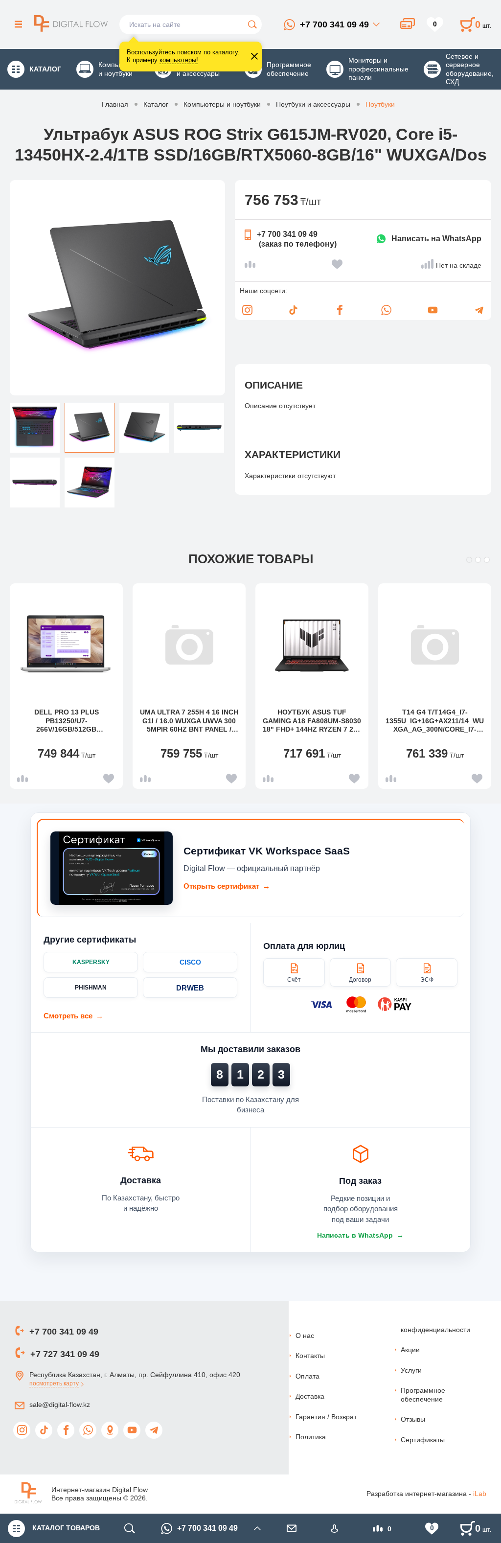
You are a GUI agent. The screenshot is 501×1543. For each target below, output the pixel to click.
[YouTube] (432, 310)
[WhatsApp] (386, 310)
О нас (305, 1335)
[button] (469, 559)
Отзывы (413, 1419)
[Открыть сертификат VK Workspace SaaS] (111, 868)
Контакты (310, 1355)
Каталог (155, 104)
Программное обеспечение (423, 1394)
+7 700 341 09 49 (334, 24)
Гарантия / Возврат (326, 1417)
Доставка (310, 1396)
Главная (115, 104)
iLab (479, 1493)
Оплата (307, 1376)
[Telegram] (479, 310)
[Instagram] (247, 310)
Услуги (411, 1370)
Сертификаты (423, 1440)
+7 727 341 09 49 (64, 1354)
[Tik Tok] (293, 310)
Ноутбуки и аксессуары (313, 104)
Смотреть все (73, 1016)
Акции (410, 1350)
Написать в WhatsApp (360, 1235)
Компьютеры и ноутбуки (222, 104)
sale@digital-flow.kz (59, 1404)
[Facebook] (340, 310)
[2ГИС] (109, 1430)
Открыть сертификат (226, 886)
